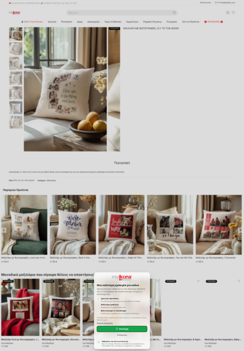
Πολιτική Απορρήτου (105, 323)
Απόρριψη (122, 335)
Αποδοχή (123, 329)
